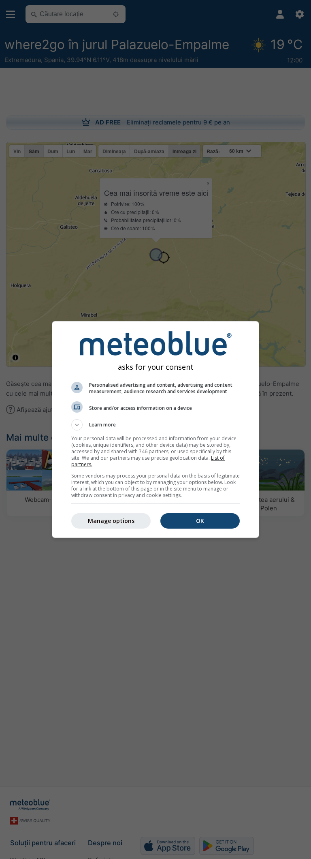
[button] (155, 425)
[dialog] (155, 429)
